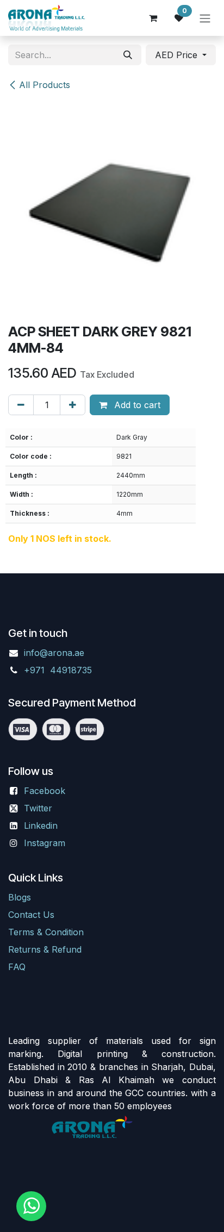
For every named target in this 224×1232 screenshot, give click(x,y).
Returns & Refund (45, 949)
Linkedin (41, 825)
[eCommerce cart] (153, 18)
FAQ (17, 966)
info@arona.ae (54, 652)
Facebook (44, 790)
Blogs (19, 897)
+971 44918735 (59, 670)
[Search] (127, 55)
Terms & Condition (46, 932)
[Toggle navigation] (205, 18)
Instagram (44, 842)
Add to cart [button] (135, 404)
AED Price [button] (177, 54)
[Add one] (72, 405)
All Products (44, 84)
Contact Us (31, 914)
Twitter (38, 808)
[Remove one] (21, 405)
